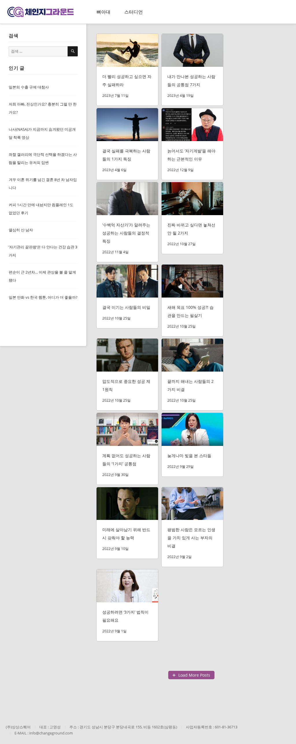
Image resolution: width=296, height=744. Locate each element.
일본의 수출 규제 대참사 (29, 87)
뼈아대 (103, 12)
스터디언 (133, 12)
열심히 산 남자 (21, 229)
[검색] (73, 51)
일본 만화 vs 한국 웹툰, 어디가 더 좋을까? (43, 297)
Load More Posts (194, 675)
